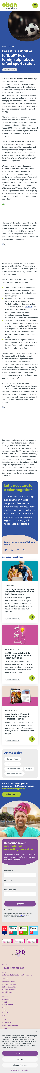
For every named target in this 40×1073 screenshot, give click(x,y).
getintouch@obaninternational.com (17, 975)
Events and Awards (13, 769)
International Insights (10, 69)
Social (6, 1013)
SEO (5, 1010)
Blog (5, 1028)
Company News (12, 759)
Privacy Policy (24, 1070)
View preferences (20, 1065)
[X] (12, 549)
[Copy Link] (23, 549)
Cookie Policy (15, 1070)
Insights (29, 769)
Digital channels (12, 764)
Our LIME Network (11, 1025)
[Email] (18, 549)
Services (5, 996)
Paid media (8, 1005)
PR (5, 1007)
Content (7, 999)
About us (7, 1023)
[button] (37, 1031)
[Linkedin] (6, 549)
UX (5, 1015)
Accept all (20, 1053)
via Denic (28, 307)
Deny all (20, 1059)
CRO (5, 1002)
